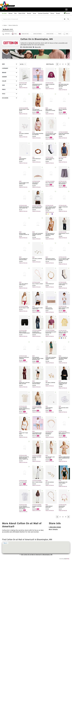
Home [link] (34, 13)
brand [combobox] (4, 72)
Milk (50, 214)
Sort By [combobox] (21, 64)
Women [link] (10, 13)
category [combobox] (5, 68)
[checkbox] (6, 34)
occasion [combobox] (5, 98)
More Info (38, 47)
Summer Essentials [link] (43, 13)
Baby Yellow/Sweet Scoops (59, 338)
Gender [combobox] (4, 76)
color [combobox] (4, 81)
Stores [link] (52, 13)
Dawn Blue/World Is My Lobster (61, 338)
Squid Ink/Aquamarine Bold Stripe (63, 338)
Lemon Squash (48, 214)
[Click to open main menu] (66, 9)
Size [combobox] (3, 85)
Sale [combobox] (3, 93)
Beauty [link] (29, 13)
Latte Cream (46, 214)
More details (53, 529)
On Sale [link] (4, 13)
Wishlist (68, 13)
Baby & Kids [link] (22, 13)
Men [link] (15, 13)
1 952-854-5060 (27, 47)
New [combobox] (3, 64)
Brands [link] (58, 13)
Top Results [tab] (8, 29)
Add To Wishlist (29, 69)
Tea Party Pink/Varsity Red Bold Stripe (65, 338)
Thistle (52, 214)
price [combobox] (3, 89)
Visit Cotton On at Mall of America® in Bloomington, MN (36, 554)
